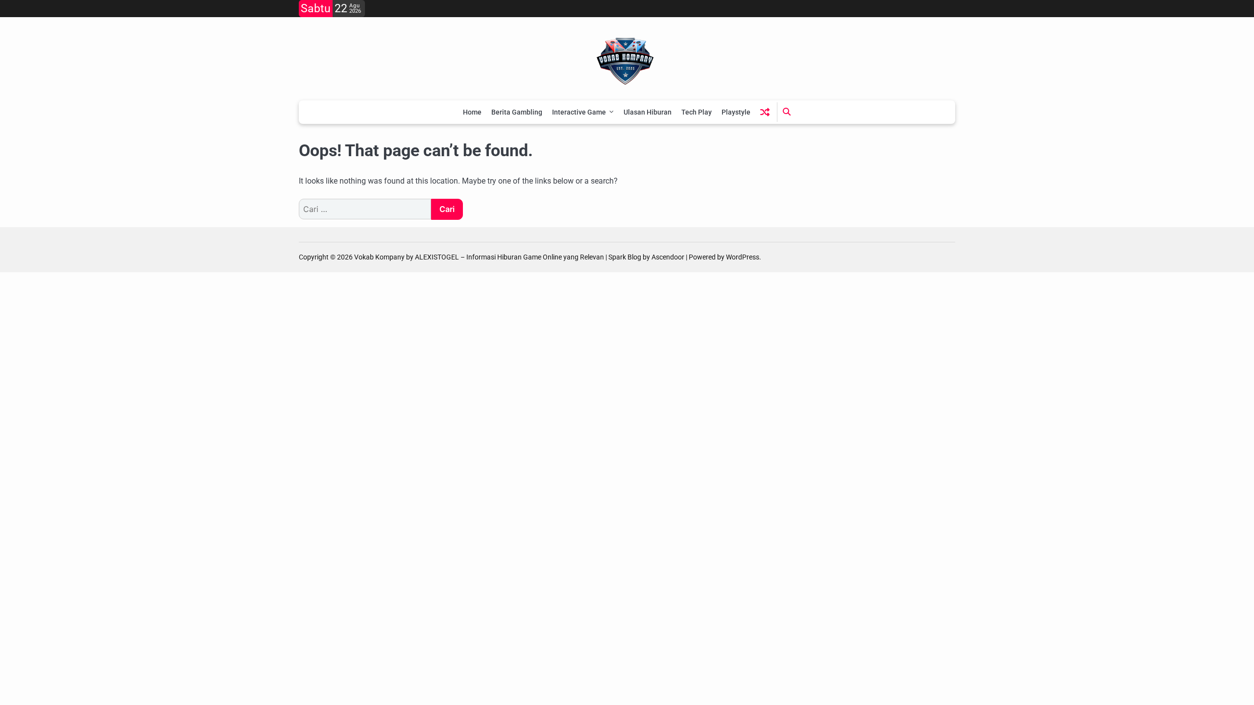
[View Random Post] (765, 112)
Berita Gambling (516, 112)
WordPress (742, 257)
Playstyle (736, 112)
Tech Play (696, 112)
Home (472, 112)
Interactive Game (579, 112)
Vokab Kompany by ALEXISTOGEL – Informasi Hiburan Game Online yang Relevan (479, 257)
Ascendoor (667, 257)
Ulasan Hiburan (648, 112)
